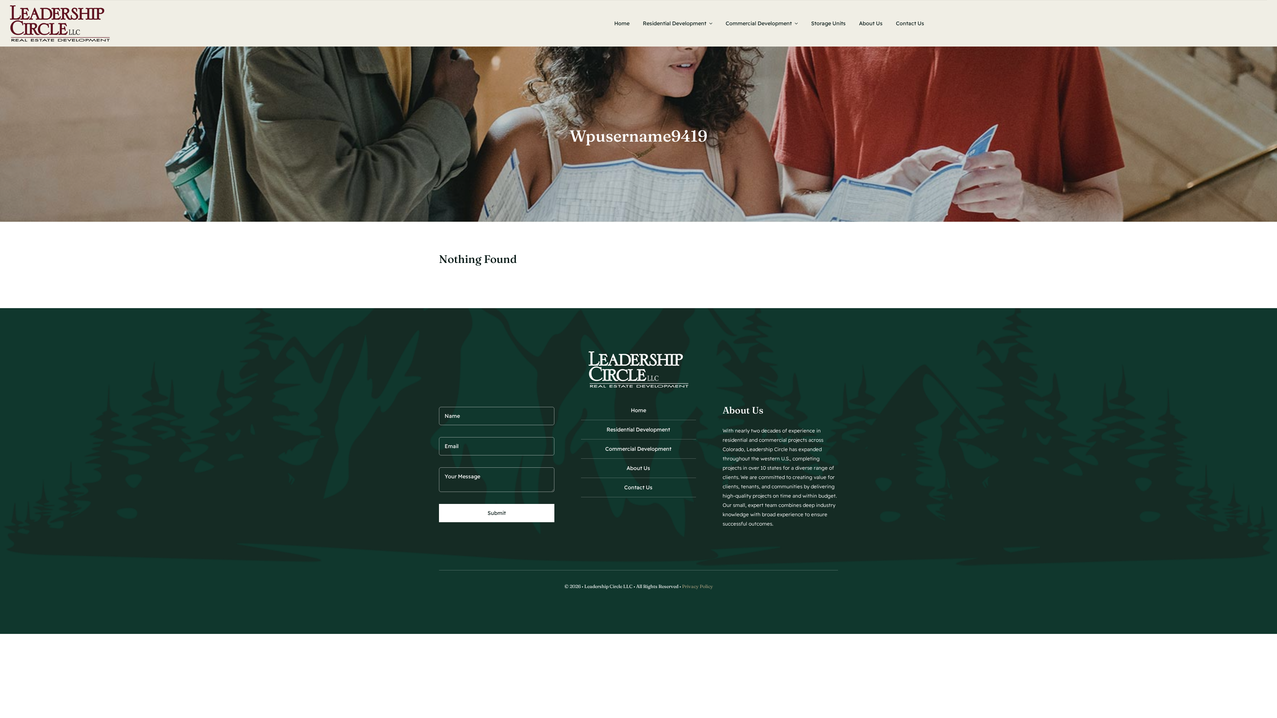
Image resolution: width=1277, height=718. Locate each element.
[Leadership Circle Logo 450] (60, 8)
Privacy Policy (697, 586)
